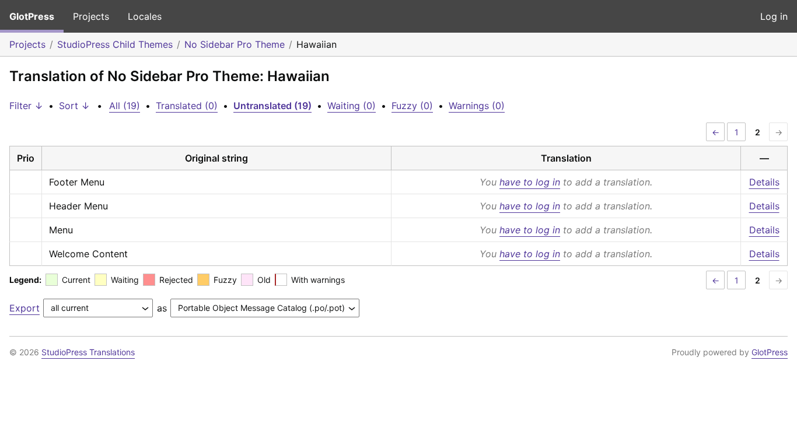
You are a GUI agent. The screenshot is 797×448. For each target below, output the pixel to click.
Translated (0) (187, 105)
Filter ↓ (26, 105)
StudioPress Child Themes (115, 44)
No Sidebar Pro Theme (234, 44)
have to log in (529, 182)
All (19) (124, 105)
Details (764, 182)
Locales (145, 16)
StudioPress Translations (88, 352)
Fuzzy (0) (412, 105)
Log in (774, 16)
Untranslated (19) (272, 105)
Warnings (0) (477, 105)
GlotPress (31, 16)
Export (24, 308)
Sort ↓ (74, 105)
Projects (91, 16)
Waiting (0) (351, 105)
